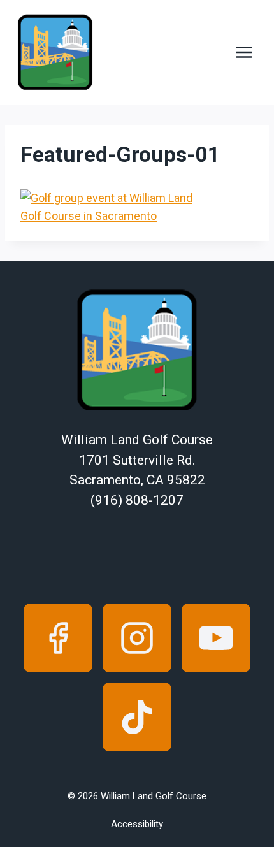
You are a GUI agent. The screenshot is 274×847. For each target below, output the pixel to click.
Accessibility (137, 824)
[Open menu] (244, 53)
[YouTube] (216, 638)
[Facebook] (58, 638)
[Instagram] (137, 638)
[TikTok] (137, 717)
